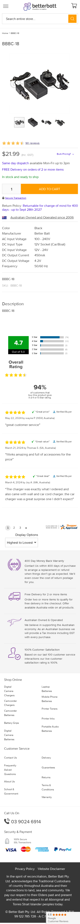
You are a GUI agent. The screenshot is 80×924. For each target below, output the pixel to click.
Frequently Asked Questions (10, 770)
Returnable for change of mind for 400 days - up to (40, 208)
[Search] (72, 19)
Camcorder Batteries (10, 713)
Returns (46, 777)
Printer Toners (49, 708)
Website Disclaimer (51, 869)
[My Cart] (74, 6)
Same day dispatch (16, 163)
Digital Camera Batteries (9, 735)
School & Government (11, 791)
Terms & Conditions (48, 787)
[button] (34, 122)
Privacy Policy (25, 869)
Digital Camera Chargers (9, 691)
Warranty (47, 797)
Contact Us (10, 757)
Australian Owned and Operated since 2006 (42, 217)
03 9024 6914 (25, 822)
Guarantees (48, 767)
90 (32, 143)
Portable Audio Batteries (50, 729)
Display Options (26, 535)
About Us (9, 781)
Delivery (46, 757)
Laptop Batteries (47, 689)
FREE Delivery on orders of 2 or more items (33, 169)
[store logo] (40, 6)
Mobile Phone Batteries (49, 699)
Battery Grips (11, 723)
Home (5, 33)
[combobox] (40, 18)
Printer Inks (48, 718)
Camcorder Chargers (10, 703)
